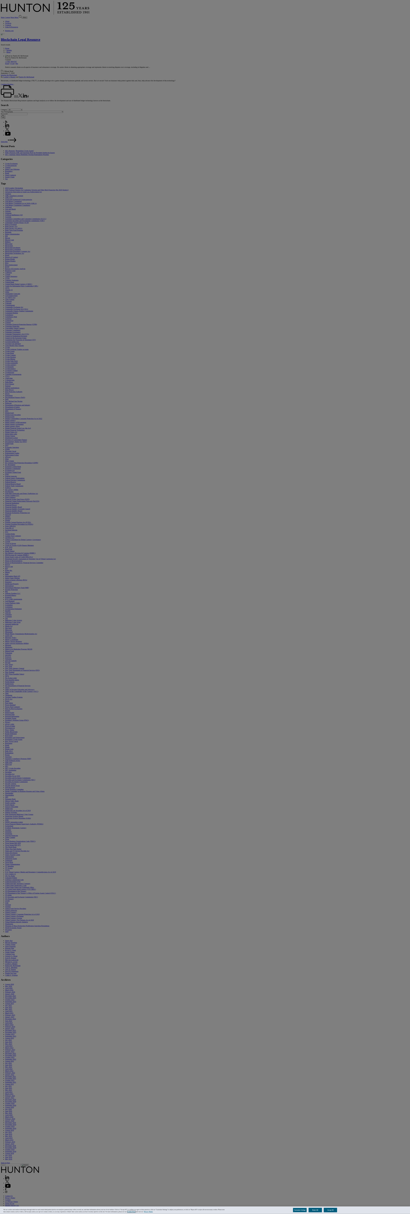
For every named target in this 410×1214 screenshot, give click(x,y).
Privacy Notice (148, 1212)
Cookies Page (131, 1212)
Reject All (315, 1210)
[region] (205, 1210)
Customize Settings (300, 1210)
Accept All (330, 1210)
